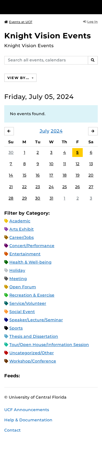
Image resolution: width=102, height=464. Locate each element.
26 (77, 186)
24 (51, 186)
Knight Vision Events (47, 35)
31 (51, 198)
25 (64, 186)
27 (91, 186)
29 (24, 198)
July (44, 131)
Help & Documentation (28, 419)
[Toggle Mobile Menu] (96, 6)
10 (51, 163)
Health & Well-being (30, 262)
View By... (19, 78)
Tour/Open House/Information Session (49, 344)
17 (51, 175)
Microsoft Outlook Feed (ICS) (37, 375)
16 (38, 175)
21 (11, 186)
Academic (19, 220)
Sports (16, 328)
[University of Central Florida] (43, 7)
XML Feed (56, 375)
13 (91, 163)
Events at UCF (20, 22)
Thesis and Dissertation (33, 336)
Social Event (22, 311)
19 (78, 175)
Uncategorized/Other (31, 352)
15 (24, 175)
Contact (12, 430)
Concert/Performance (31, 245)
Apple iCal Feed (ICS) (27, 375)
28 (10, 198)
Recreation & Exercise (31, 295)
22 (24, 186)
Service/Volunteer (27, 303)
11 (64, 163)
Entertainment (25, 253)
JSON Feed (66, 375)
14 (11, 175)
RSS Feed (46, 375)
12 (77, 163)
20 (91, 175)
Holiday (17, 270)
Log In (92, 22)
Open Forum (22, 286)
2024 (57, 131)
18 (65, 175)
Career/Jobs (21, 237)
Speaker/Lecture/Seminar (36, 319)
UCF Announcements (26, 409)
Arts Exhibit (21, 229)
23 (37, 186)
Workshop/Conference (32, 361)
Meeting (18, 278)
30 (11, 152)
